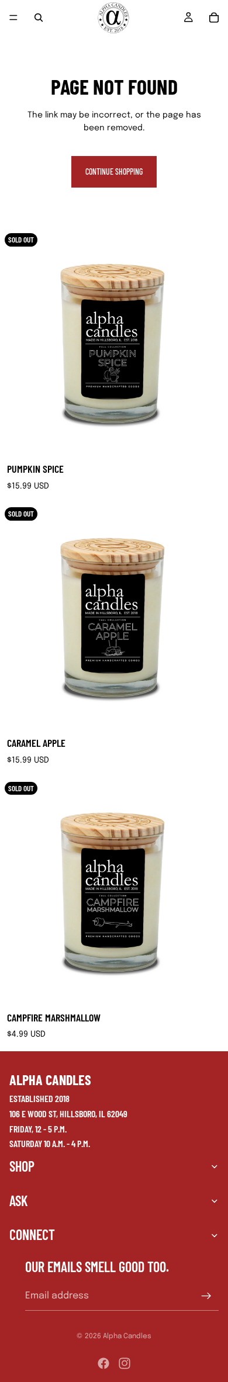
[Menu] (13, 17)
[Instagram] (125, 1363)
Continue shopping (114, 171)
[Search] (38, 17)
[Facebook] (103, 1363)
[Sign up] (206, 1295)
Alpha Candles (127, 1336)
